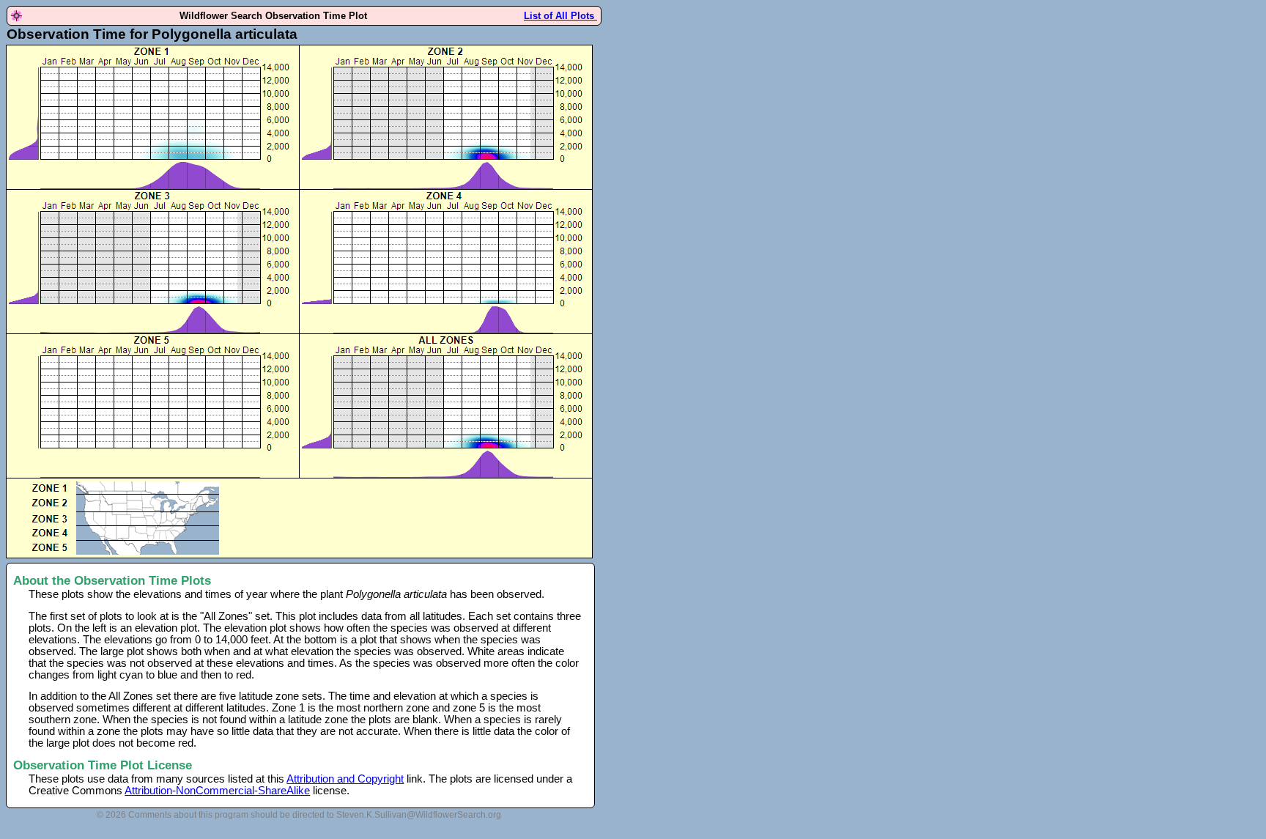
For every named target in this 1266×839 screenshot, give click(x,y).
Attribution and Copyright (345, 779)
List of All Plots (560, 15)
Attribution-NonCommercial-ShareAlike (217, 791)
